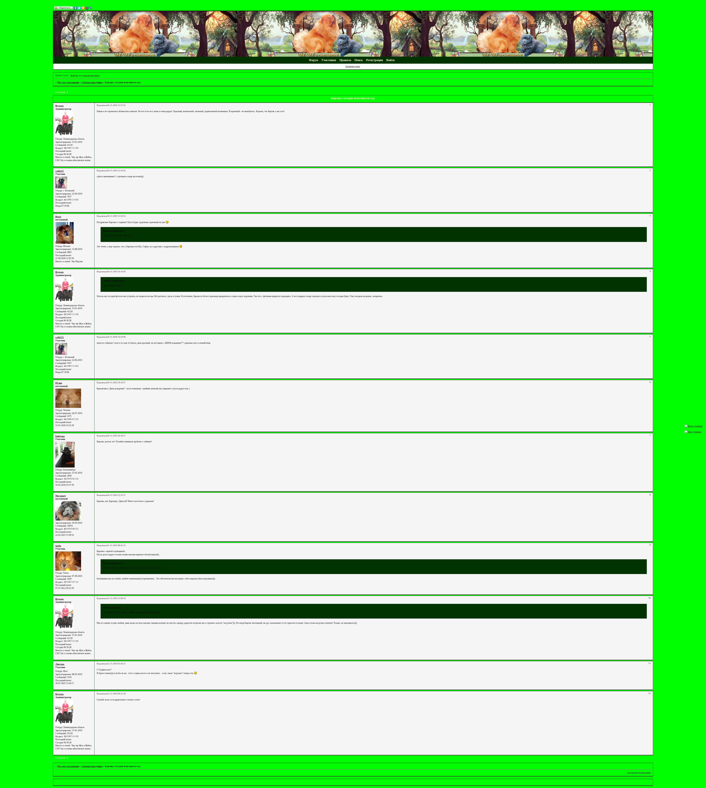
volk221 (59, 171)
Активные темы (352, 66)
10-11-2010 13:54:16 (116, 171)
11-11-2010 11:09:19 (116, 598)
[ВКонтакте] (75, 8)
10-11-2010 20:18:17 (116, 436)
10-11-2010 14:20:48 (116, 337)
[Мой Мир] (87, 8)
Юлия (58, 383)
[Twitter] (79, 8)
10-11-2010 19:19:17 (116, 383)
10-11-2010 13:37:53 (116, 105)
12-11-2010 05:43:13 (116, 664)
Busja (58, 216)
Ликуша (59, 664)
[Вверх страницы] (694, 426)
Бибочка (60, 436)
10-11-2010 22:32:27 (116, 495)
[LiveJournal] (91, 8)
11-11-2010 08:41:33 (116, 545)
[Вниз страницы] (693, 432)
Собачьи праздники (91, 82)
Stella (58, 545)
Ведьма (59, 105)
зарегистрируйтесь (91, 75)
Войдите (74, 75)
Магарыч (60, 495)
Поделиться (102, 105)
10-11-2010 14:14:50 (116, 272)
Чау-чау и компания (68, 82)
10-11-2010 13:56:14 (116, 216)
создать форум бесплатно (639, 772)
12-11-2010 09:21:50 (116, 694)
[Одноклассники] (83, 8)
